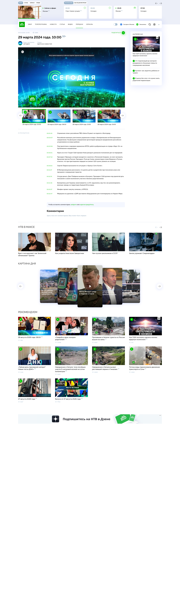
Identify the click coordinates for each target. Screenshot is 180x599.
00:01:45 (49, 133)
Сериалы (89, 24)
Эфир (30, 24)
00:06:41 (49, 153)
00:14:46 (49, 183)
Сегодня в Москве (128, 24)
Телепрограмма (41, 24)
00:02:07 (50, 137)
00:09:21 (49, 165)
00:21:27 (49, 189)
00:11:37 (49, 170)
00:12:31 (49, 176)
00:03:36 (50, 146)
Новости (53, 24)
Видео (70, 24)
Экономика (142, 24)
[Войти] (154, 24)
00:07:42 (49, 157)
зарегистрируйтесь (87, 204)
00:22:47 (49, 193)
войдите (74, 204)
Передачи (79, 24)
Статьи (62, 24)
